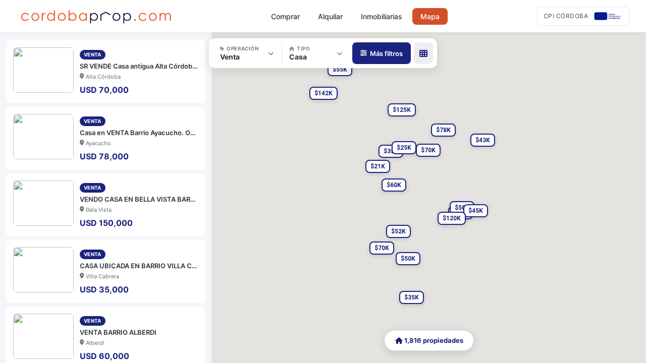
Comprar (285, 16)
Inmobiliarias (381, 16)
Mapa (430, 16)
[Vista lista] (423, 53)
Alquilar (330, 16)
